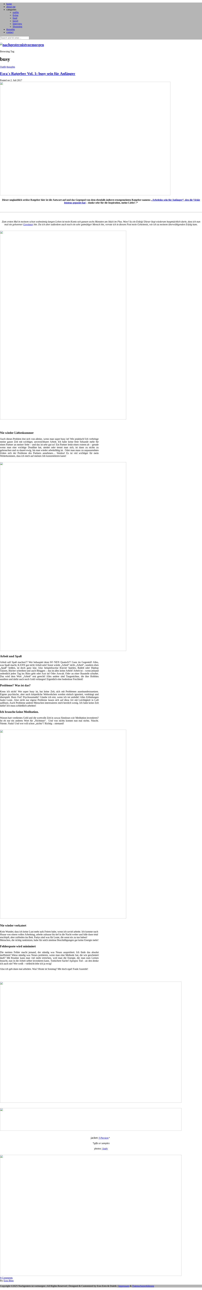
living (15, 15)
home (9, 4)
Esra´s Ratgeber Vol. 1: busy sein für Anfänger (37, 74)
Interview (17, 23)
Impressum (123, 1286)
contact (9, 32)
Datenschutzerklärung (143, 1286)
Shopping (17, 26)
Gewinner (28, 224)
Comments (6, 1277)
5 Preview (104, 1137)
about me (10, 6)
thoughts (10, 29)
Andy (105, 1148)
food (15, 18)
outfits (16, 12)
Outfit (3, 67)
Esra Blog (9, 1280)
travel (15, 21)
